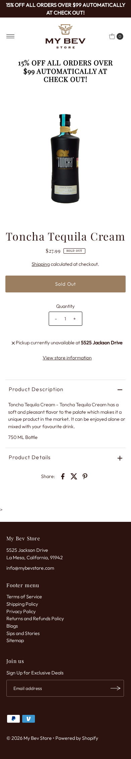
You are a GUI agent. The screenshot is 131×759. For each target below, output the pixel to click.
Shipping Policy (22, 604)
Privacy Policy (21, 611)
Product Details (30, 457)
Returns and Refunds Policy (35, 618)
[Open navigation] (10, 36)
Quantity (65, 306)
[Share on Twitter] (74, 476)
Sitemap (15, 640)
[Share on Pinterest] (85, 476)
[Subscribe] (115, 688)
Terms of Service (24, 597)
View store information (67, 358)
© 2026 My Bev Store (29, 738)
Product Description (36, 389)
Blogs (12, 626)
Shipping (41, 264)
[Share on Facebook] (63, 476)
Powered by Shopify (76, 738)
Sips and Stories (23, 633)
